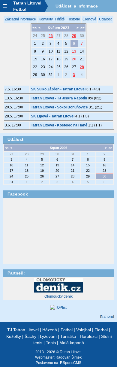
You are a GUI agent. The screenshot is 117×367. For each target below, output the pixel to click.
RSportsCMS (70, 363)
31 (51, 75)
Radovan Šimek (69, 357)
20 (74, 59)
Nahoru (107, 316)
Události (105, 19)
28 (66, 36)
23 (43, 67)
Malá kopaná (71, 342)
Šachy (30, 336)
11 (58, 51)
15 (35, 59)
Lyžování (48, 336)
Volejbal (83, 329)
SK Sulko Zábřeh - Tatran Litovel (58, 89)
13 (74, 51)
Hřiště (60, 19)
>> (82, 28)
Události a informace (77, 6)
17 (51, 59)
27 (58, 36)
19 (66, 59)
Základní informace (20, 19)
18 (58, 59)
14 (82, 51)
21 (82, 59)
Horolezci (89, 336)
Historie (74, 19)
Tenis (51, 342)
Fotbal (67, 329)
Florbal (101, 329)
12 (66, 51)
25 (43, 36)
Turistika (68, 336)
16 (43, 59)
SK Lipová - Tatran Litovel (52, 116)
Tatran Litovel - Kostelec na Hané (59, 125)
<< (34, 28)
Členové (89, 19)
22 (35, 67)
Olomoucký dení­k (58, 296)
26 (51, 36)
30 (82, 36)
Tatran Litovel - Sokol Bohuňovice (59, 107)
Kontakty (46, 19)
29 (74, 36)
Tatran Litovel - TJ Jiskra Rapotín (59, 98)
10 (51, 51)
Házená (49, 329)
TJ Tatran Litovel (23, 329)
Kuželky (13, 336)
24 (35, 36)
